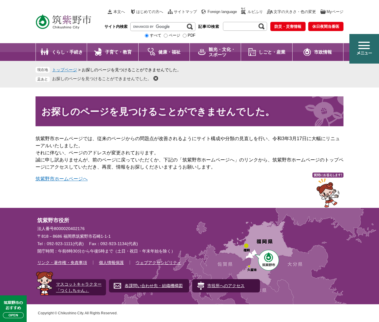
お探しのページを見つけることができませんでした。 (102, 78)
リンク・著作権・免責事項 (62, 262)
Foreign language (222, 11)
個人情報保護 (111, 262)
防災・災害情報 (287, 26)
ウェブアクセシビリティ (158, 262)
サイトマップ (185, 11)
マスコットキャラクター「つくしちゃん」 (79, 287)
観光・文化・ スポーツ (222, 52)
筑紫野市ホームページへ (62, 178)
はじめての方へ (149, 11)
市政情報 (323, 51)
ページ (174, 35)
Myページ (335, 11)
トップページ (64, 69)
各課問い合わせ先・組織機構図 (154, 285)
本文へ (119, 11)
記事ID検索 (208, 26)
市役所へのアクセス (226, 285)
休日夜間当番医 (325, 26)
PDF (191, 35)
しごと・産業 (272, 51)
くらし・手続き (67, 51)
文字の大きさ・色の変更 (295, 11)
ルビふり (255, 11)
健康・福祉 (169, 51)
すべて (155, 35)
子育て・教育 (118, 51)
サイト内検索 (116, 26)
